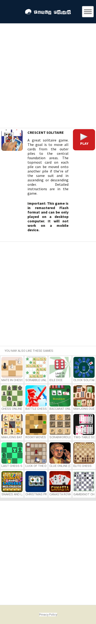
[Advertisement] (48, 76)
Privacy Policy (48, 614)
